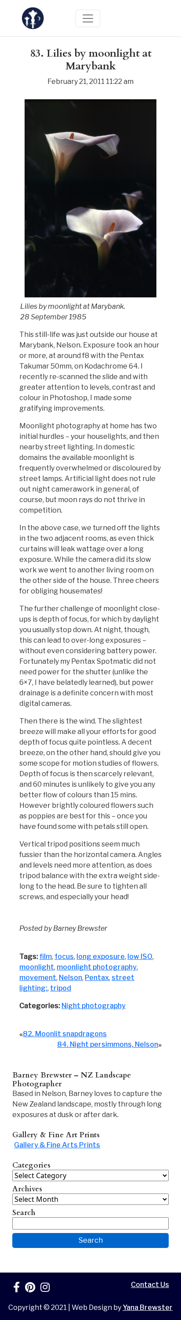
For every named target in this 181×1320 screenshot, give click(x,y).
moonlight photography (97, 967)
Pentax (97, 977)
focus (64, 956)
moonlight (36, 967)
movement (37, 977)
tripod (60, 988)
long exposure (100, 956)
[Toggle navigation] (88, 18)
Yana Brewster (148, 1307)
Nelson (70, 977)
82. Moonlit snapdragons (65, 1034)
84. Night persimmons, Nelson (107, 1044)
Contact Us (150, 1284)
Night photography (94, 1006)
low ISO (139, 956)
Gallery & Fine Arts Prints (57, 1145)
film (46, 956)
